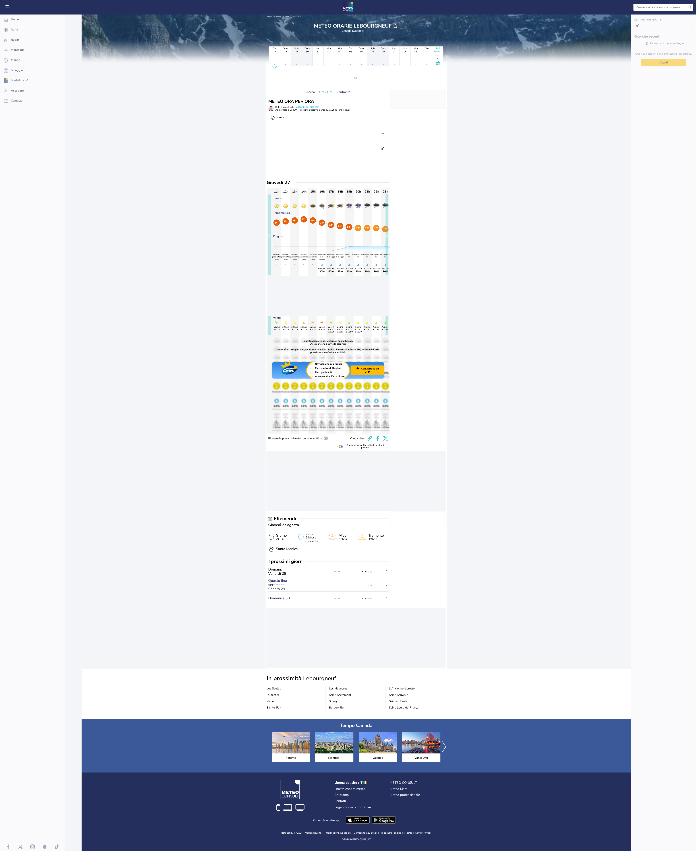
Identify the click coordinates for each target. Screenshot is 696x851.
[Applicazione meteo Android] (384, 820)
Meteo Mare (398, 789)
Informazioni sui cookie (338, 833)
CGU (299, 833)
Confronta (343, 92)
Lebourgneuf (297, 16)
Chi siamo (341, 795)
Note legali (287, 833)
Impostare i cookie (391, 832)
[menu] (8, 7)
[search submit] (689, 7)
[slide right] (387, 234)
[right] (444, 747)
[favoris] (395, 25)
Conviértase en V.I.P (370, 370)
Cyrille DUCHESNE (308, 107)
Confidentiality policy (365, 833)
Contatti (340, 801)
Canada (277, 16)
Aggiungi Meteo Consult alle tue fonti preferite (365, 446)
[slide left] (269, 234)
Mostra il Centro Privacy (417, 832)
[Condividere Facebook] (377, 438)
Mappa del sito (313, 833)
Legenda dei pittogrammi (353, 807)
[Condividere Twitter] (385, 438)
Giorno (310, 92)
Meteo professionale (405, 795)
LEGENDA (280, 117)
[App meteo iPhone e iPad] (358, 820)
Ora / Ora (325, 92)
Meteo (269, 16)
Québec (286, 16)
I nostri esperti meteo (350, 789)
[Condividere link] (370, 438)
